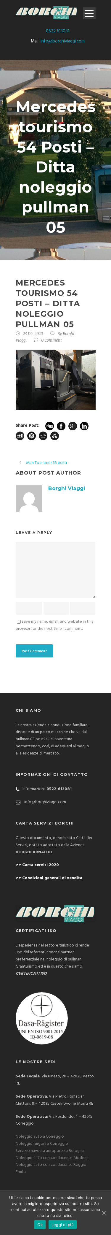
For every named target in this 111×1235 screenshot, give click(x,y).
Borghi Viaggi (66, 488)
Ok (40, 1224)
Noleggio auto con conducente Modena (52, 1158)
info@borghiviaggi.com (63, 41)
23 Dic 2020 (33, 333)
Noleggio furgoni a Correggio (42, 1143)
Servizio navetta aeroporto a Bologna (50, 1150)
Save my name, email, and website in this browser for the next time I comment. (54, 625)
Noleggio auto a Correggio (40, 1136)
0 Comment (51, 340)
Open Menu (89, 13)
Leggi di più (63, 1224)
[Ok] (104, 1213)
